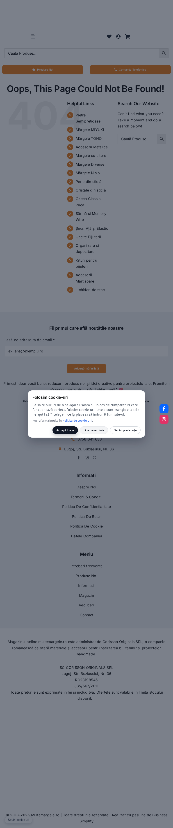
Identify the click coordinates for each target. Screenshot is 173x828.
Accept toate (65, 430)
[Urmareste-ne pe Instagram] (163, 419)
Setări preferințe (125, 430)
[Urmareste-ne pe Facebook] (163, 408)
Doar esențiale (94, 430)
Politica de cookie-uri (77, 420)
